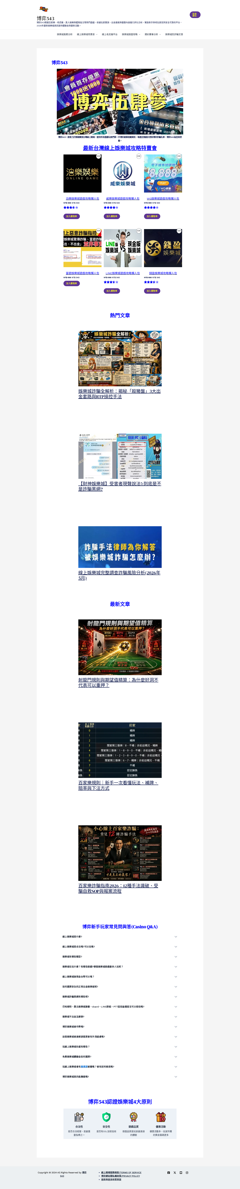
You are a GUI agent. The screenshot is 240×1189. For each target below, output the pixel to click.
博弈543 (45, 18)
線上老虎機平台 (110, 34)
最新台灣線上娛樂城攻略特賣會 (120, 148)
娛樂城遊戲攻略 (130, 34)
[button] (195, 14)
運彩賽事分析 (151, 34)
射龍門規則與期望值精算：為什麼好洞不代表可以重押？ (118, 682)
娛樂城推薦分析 (64, 34)
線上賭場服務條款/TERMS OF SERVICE (121, 1172)
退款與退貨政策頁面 (111, 1179)
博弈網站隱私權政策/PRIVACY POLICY (120, 1176)
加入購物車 (71, 216)
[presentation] (120, 358)
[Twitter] (174, 1172)
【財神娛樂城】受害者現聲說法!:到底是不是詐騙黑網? (119, 486)
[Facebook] (168, 1172)
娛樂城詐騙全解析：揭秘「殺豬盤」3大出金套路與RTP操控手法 (119, 394)
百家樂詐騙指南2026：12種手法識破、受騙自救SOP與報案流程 (118, 888)
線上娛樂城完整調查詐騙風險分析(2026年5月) (119, 575)
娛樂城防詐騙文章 (174, 34)
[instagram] (187, 1172)
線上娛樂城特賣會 (86, 34)
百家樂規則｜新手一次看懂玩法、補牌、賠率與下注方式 (118, 785)
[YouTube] (181, 1172)
